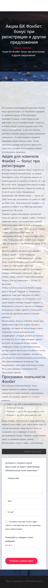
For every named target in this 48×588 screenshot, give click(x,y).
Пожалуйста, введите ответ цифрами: (19, 539)
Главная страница (22, 48)
